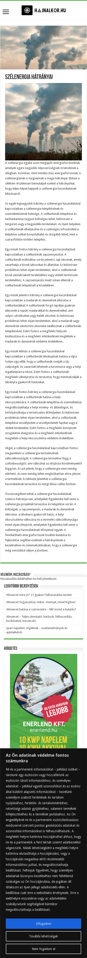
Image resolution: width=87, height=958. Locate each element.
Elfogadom (43, 924)
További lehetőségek (43, 936)
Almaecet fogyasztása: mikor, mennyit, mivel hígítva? (41, 602)
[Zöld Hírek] (44, 10)
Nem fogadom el (43, 949)
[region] (43, 853)
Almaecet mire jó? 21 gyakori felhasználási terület (39, 595)
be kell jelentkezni (44, 578)
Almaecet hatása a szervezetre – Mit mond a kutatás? (41, 609)
